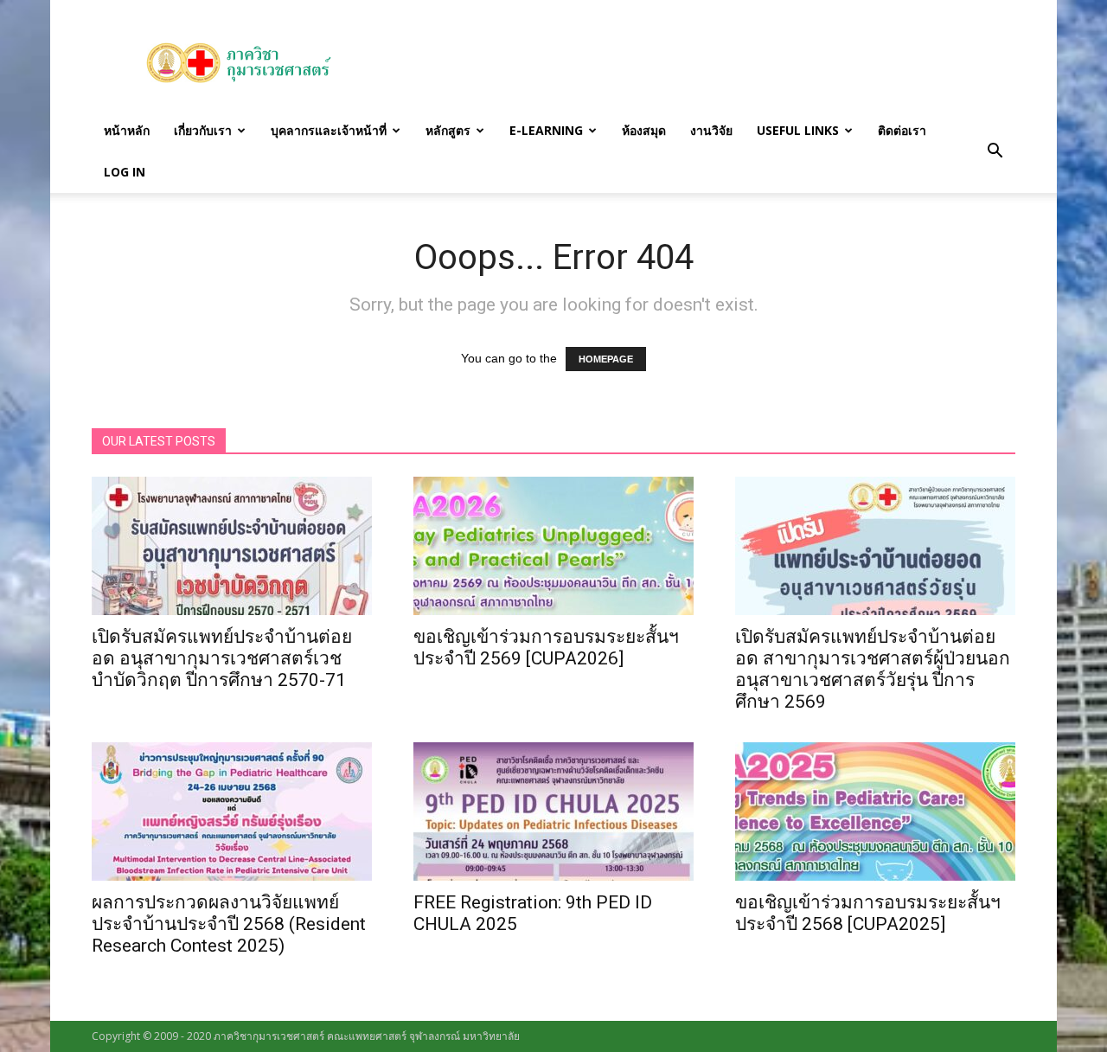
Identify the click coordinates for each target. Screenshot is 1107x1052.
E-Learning (546, 130)
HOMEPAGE (606, 359)
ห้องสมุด (644, 130)
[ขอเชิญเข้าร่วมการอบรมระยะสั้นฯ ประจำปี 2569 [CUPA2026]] (553, 546)
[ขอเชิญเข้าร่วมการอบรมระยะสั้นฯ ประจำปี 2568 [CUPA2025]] (875, 811)
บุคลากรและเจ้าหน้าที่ (329, 130)
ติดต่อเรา (902, 130)
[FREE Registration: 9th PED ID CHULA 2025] (553, 811)
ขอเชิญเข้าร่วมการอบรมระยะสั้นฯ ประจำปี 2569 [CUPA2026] (546, 647)
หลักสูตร (448, 130)
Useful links (798, 130)
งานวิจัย (711, 130)
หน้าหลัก (127, 130)
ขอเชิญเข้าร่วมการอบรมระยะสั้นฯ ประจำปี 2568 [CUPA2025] (868, 913)
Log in (124, 172)
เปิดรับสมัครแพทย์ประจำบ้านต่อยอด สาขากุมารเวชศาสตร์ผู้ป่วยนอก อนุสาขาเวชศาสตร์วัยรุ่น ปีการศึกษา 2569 (872, 669)
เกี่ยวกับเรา (203, 130)
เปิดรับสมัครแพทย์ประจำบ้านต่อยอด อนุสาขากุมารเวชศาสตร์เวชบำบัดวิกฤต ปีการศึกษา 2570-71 (222, 658)
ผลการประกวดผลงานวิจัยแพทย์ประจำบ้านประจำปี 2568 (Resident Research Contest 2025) (229, 924)
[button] (994, 151)
